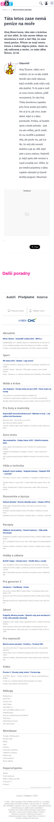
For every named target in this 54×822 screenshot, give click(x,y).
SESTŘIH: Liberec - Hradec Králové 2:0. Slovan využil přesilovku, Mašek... (26, 677)
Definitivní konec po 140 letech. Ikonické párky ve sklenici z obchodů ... (27, 516)
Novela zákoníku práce (27, 502)
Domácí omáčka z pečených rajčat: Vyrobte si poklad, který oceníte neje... (26, 547)
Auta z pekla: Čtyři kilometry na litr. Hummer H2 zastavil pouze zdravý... (24, 448)
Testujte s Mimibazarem (11, 736)
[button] (51, 3)
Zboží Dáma (7, 704)
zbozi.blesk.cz (8, 707)
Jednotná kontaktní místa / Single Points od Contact (26, 816)
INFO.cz (39, 339)
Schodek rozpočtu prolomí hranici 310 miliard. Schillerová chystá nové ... (25, 512)
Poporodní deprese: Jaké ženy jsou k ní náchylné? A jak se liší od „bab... (26, 630)
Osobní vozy (7, 701)
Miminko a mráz (39, 414)
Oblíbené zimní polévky (12, 530)
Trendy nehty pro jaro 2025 (27, 389)
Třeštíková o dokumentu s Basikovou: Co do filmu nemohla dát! (25, 398)
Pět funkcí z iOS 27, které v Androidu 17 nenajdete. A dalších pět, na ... (26, 479)
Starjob (5, 773)
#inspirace (7, 587)
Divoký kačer (22, 561)
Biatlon (20, 361)
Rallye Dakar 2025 (25, 440)
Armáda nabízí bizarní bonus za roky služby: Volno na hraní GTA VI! (26, 401)
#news (26, 587)
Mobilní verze (38, 311)
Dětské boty (7, 755)
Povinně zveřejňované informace (27, 818)
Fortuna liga (35, 672)
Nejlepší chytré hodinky (13, 471)
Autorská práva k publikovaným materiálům (27, 808)
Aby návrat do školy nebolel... (13, 423)
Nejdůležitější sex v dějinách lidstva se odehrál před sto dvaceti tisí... (27, 342)
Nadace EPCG (44, 502)
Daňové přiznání (10, 502)
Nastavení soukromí (19, 814)
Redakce (28, 796)
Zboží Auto (6, 718)
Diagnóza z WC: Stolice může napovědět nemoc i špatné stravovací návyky (26, 623)
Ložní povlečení (8, 758)
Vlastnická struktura (34, 814)
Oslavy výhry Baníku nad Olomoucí (15, 684)
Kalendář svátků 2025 (25, 339)
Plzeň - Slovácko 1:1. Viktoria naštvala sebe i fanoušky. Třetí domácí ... (27, 375)
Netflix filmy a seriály (37, 561)
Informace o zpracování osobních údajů (23, 812)
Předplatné (26, 297)
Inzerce (42, 297)
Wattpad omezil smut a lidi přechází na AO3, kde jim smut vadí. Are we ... (26, 602)
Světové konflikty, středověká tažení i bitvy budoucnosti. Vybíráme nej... (26, 658)
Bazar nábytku (8, 761)
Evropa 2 (6, 784)
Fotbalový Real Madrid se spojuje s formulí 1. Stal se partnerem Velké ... (25, 453)
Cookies (41, 812)
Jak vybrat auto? (9, 724)
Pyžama (6, 747)
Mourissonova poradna (12, 644)
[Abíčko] (6, 6)
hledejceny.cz (7, 696)
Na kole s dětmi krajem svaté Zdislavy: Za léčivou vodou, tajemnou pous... (26, 427)
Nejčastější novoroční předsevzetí (17, 414)
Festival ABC (38, 644)
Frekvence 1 (7, 781)
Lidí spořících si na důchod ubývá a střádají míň (19, 395)
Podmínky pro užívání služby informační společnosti (26, 810)
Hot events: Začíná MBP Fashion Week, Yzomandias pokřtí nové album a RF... (25, 592)
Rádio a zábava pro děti (11, 779)
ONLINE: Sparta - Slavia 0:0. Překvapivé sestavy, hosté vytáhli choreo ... (25, 370)
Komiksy (27, 644)
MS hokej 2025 (9, 361)
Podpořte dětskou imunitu (13, 615)
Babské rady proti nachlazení (38, 615)
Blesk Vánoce (9, 339)
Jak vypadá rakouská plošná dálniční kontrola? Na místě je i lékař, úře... (26, 457)
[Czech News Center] (32, 320)
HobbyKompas (8, 713)
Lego (4, 744)
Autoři (11, 297)
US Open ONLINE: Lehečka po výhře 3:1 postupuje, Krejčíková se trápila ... (26, 366)
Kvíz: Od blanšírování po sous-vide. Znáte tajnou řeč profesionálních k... (27, 542)
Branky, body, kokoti (20, 672)
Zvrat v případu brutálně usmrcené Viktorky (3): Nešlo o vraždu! (25, 345)
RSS (36, 796)
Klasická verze (17, 311)
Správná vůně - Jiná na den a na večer (16, 420)
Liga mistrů (28, 361)
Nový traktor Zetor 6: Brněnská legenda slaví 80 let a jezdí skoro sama (25, 654)
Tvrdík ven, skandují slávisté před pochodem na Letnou (22, 681)
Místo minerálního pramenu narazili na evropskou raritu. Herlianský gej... (26, 573)
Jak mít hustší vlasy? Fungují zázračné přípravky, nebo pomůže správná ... (25, 649)
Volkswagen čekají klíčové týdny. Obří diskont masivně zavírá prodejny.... (24, 507)
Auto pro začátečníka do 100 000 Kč (15, 715)
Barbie (5, 741)
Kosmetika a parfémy (10, 750)
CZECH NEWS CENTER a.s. (32, 802)
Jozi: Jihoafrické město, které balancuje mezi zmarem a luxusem (25, 565)
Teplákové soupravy (10, 753)
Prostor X (7, 672)
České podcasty (8, 776)
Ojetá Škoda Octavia (10, 721)
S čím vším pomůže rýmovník (15, 618)
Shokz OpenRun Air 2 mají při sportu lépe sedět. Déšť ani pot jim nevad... (25, 488)
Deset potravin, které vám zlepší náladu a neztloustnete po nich (25, 626)
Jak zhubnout (8, 389)
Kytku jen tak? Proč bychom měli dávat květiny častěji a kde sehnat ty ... (26, 597)
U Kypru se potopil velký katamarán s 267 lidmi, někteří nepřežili (25, 348)
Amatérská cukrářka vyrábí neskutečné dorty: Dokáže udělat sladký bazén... (27, 538)
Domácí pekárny (30, 530)
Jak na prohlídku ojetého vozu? (14, 710)
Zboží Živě (6, 699)
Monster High (7, 739)
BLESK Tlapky (9, 561)
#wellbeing (17, 587)
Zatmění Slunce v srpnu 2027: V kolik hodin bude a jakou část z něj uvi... (26, 483)
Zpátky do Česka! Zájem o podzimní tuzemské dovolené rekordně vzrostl (26, 569)
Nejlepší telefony (31, 471)
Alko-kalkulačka (10, 440)
